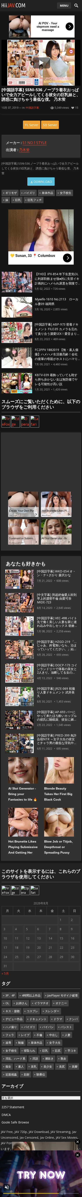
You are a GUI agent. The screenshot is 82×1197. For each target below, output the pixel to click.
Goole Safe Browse (15, 1122)
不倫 (39, 1035)
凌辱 (8, 1043)
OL (7, 1003)
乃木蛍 (24, 149)
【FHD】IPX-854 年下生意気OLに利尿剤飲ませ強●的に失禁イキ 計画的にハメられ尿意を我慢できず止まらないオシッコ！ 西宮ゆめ (57, 283)
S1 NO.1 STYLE (35, 142)
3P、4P (10, 995)
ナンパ (73, 1019)
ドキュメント (38, 1019)
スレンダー (52, 1011)
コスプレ (32, 1011)
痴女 (8, 1066)
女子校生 (65, 193)
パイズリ (29, 193)
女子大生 (55, 1043)
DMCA (6, 1115)
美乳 (34, 1066)
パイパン (48, 1027)
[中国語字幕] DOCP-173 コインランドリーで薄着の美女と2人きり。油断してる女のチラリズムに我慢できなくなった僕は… (57, 672)
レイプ (25, 1035)
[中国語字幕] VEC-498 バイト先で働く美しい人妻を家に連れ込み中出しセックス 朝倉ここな (57, 623)
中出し (53, 1035)
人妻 (67, 1035)
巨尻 (58, 1051)
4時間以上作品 (31, 995)
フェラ (9, 1035)
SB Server (50, 125)
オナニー (61, 1003)
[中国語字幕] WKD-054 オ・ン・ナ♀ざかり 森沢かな (56, 573)
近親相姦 (11, 1074)
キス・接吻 (12, 1011)
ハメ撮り (11, 1027)
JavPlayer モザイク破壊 (62, 995)
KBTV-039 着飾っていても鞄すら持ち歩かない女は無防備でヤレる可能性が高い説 (56, 379)
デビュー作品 (14, 1019)
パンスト (66, 1027)
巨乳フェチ (35, 200)
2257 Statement (13, 1107)
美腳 (74, 1066)
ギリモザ (11, 193)
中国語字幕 (32, 108)
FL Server (31, 125)
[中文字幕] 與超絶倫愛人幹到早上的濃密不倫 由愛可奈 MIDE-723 (57, 598)
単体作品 (47, 193)
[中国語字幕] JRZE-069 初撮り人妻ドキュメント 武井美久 (56, 692)
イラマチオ (41, 1003)
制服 (21, 1043)
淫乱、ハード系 (15, 1059)
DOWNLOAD (42, 182)
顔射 (27, 1074)
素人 (21, 1066)
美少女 (48, 1066)
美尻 (62, 1066)
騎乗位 (41, 1074)
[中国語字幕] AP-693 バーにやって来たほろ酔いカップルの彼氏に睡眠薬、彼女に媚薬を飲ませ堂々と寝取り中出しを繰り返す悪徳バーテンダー (57, 719)
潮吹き (49, 1059)
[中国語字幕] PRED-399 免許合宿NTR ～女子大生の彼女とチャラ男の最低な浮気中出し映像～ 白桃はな (57, 740)
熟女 (63, 1059)
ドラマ (58, 1019)
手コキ (72, 1051)
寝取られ (29, 1051)
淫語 (35, 1059)
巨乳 (18, 200)
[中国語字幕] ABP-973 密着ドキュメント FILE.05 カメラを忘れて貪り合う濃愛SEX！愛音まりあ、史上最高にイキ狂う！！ (57, 331)
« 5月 (5, 973)
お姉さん (21, 1003)
